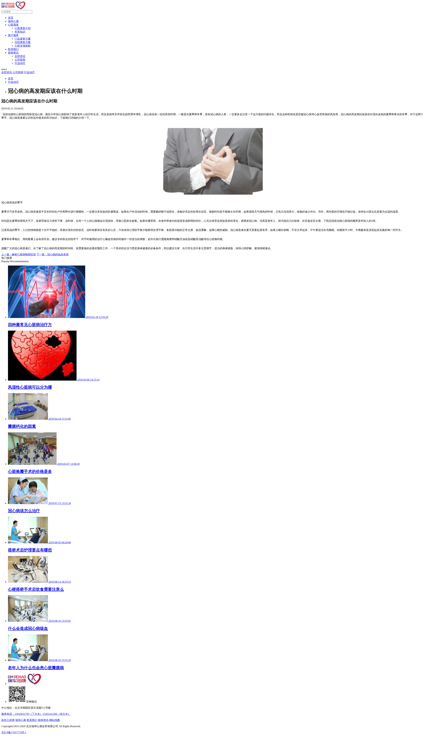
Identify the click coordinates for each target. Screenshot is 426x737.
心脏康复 (13, 24)
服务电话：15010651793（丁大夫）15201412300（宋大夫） (36, 714)
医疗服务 (13, 35)
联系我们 (13, 49)
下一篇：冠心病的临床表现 (53, 254)
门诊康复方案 (23, 38)
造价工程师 (8, 720)
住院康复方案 (23, 42)
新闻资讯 (13, 52)
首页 (10, 17)
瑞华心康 (13, 21)
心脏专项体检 (23, 45)
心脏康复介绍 (23, 28)
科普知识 (20, 31)
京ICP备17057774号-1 (13, 732)
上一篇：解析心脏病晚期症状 (18, 254)
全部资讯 (20, 56)
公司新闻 (20, 59)
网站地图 (54, 720)
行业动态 (20, 63)
